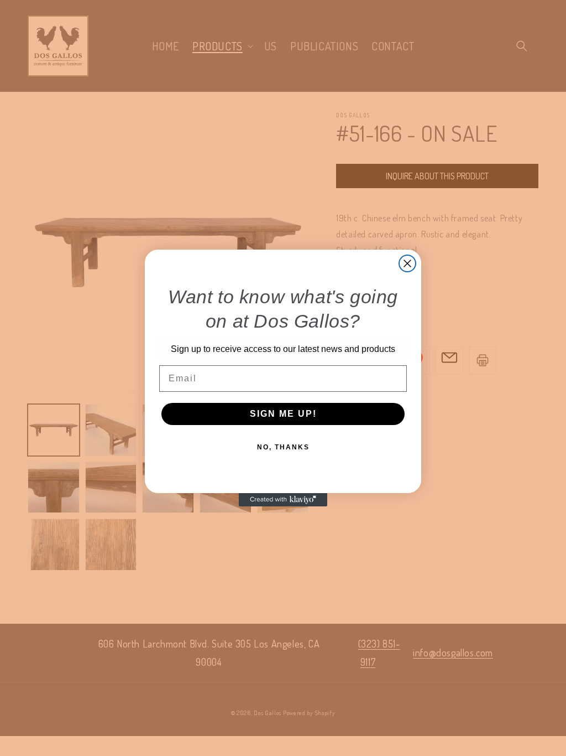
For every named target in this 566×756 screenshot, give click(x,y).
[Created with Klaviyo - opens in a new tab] (283, 499)
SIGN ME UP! (283, 413)
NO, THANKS (283, 447)
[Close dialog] (407, 263)
